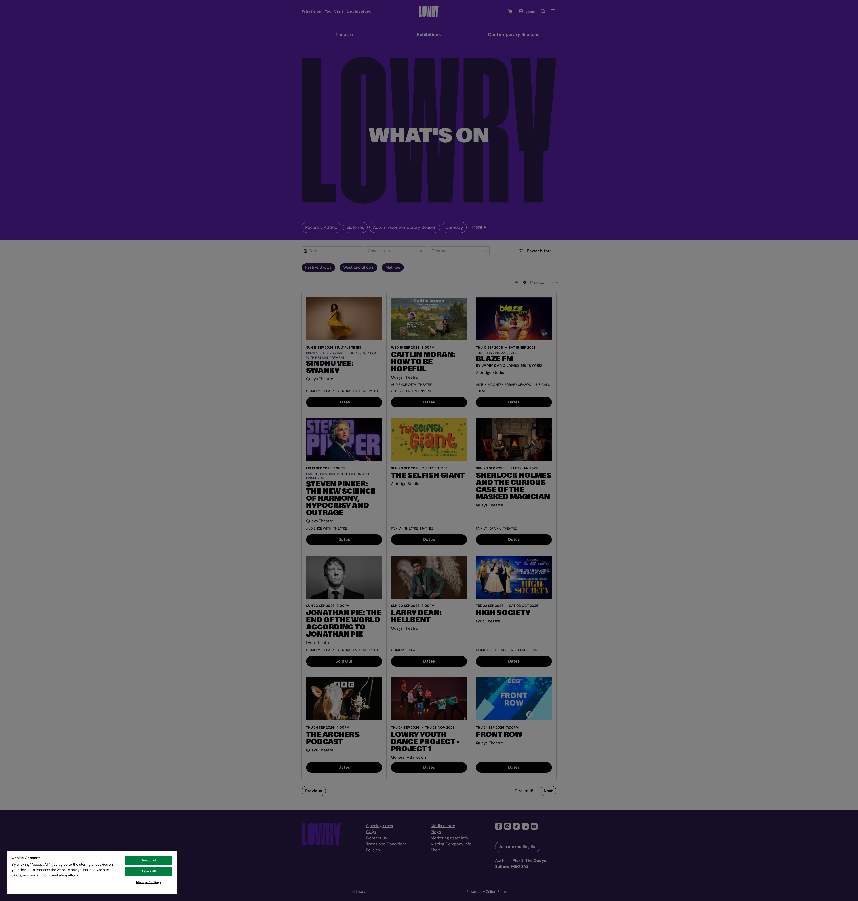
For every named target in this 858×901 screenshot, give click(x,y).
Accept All (148, 860)
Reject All (149, 871)
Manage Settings (148, 882)
